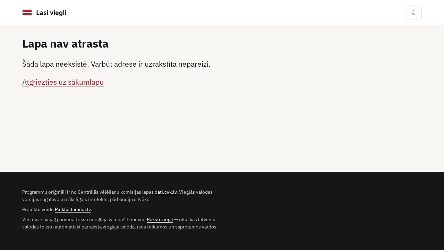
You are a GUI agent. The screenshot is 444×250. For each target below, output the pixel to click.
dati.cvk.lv (166, 192)
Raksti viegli (160, 219)
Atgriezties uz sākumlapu (63, 82)
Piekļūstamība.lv (73, 209)
